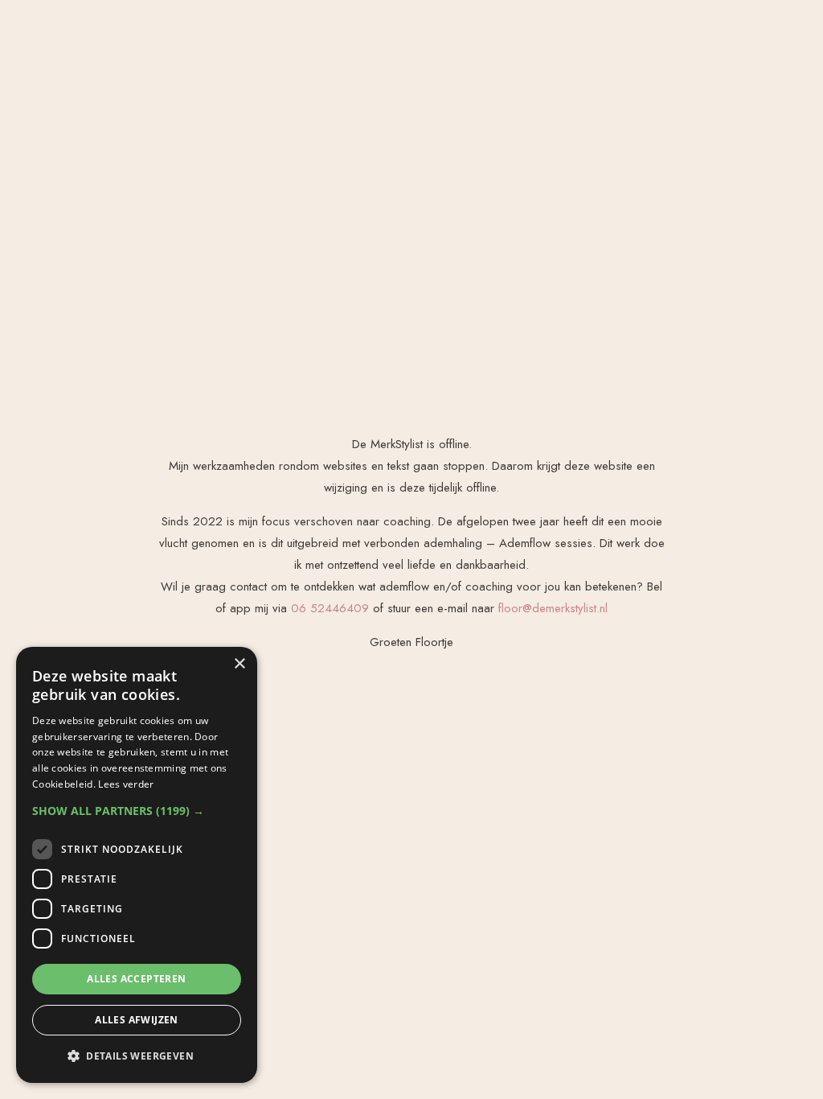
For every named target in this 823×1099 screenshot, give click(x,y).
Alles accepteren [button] (136, 979)
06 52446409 (330, 608)
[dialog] (136, 865)
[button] (136, 811)
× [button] (239, 664)
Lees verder (126, 784)
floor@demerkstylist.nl (553, 608)
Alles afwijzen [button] (136, 1020)
